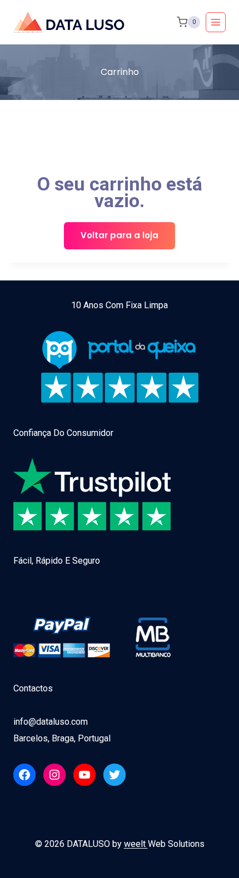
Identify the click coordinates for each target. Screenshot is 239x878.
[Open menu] (216, 22)
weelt (136, 844)
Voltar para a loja (119, 235)
